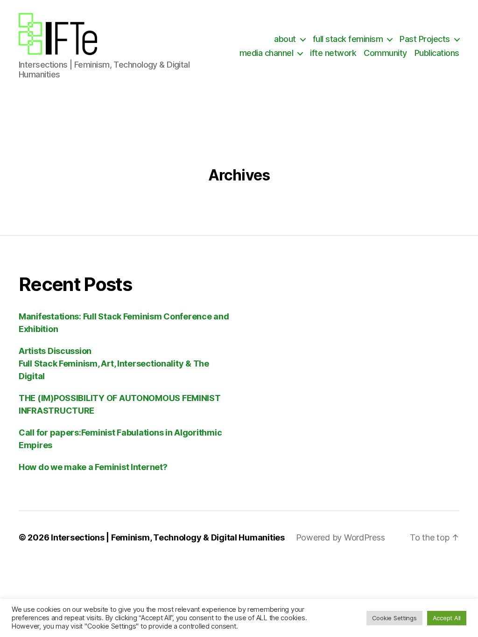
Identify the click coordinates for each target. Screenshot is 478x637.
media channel (266, 53)
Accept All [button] (447, 618)
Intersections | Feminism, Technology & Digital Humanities (168, 537)
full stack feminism (348, 39)
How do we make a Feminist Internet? (93, 467)
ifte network (333, 53)
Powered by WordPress (340, 537)
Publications (437, 53)
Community (385, 53)
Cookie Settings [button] (394, 618)
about (285, 39)
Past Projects (425, 39)
